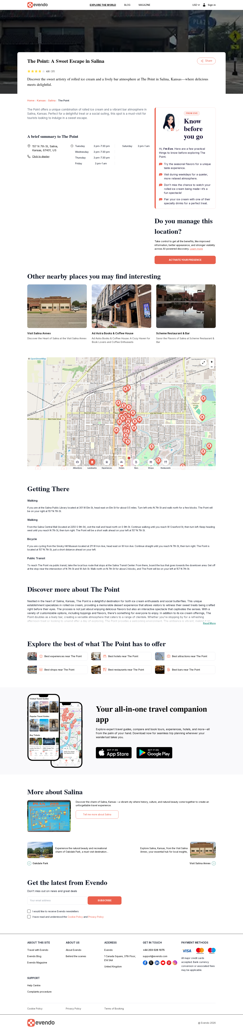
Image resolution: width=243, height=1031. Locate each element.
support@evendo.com (155, 956)
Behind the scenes (76, 956)
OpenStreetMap (38, 358)
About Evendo (73, 950)
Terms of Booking (114, 1008)
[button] (121, 410)
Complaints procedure (39, 991)
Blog (127, 5)
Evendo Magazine (37, 962)
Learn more (196, 248)
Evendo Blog (34, 956)
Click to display (40, 156)
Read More (209, 623)
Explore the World (103, 5)
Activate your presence (185, 259)
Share (208, 60)
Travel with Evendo (37, 950)
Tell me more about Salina (97, 814)
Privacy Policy (96, 916)
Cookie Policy (75, 916)
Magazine (144, 5)
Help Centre (33, 985)
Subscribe (105, 900)
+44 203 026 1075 (154, 950)
